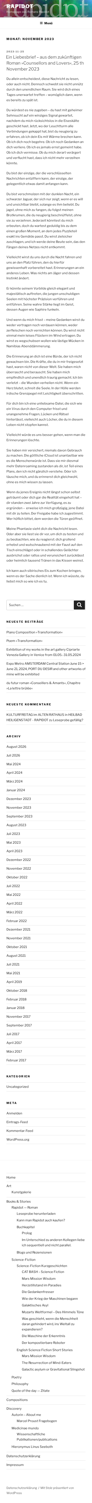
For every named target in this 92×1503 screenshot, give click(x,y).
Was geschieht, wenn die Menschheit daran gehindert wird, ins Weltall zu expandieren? (50, 1324)
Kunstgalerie (21, 1192)
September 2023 (19, 816)
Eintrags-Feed (17, 1122)
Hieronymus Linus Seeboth (32, 1447)
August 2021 (16, 956)
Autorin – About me (26, 1415)
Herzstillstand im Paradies (41, 1285)
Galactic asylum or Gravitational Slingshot (53, 1369)
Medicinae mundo (25, 1428)
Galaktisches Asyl (35, 1305)
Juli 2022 (13, 886)
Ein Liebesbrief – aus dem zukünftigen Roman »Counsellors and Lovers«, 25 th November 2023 (45, 63)
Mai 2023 (13, 842)
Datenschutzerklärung (23, 1456)
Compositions (17, 1400)
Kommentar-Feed (19, 1131)
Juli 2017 (12, 1034)
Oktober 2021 (16, 947)
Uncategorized (17, 1087)
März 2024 (14, 781)
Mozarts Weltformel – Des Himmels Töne (53, 1312)
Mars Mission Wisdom (39, 1279)
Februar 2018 (16, 999)
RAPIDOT (20, 6)
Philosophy (20, 1384)
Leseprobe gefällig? (68, 720)
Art (8, 1186)
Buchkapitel (26, 1227)
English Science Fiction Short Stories (45, 1350)
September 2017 (19, 1025)
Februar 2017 (16, 1060)
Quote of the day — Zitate (31, 1391)
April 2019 (14, 982)
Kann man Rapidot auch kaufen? (41, 1220)
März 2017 (14, 1051)
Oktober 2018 (16, 991)
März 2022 (14, 912)
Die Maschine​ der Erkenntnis (43, 1336)
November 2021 (18, 938)
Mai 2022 (13, 895)
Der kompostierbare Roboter (43, 1343)
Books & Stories (18, 1201)
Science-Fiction (24, 1260)
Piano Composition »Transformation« (34, 632)
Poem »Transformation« (24, 641)
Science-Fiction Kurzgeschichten (42, 1266)
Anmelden (14, 1113)
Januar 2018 (15, 1008)
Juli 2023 (13, 834)
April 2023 (14, 851)
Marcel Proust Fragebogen (37, 1421)
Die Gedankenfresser (38, 1292)
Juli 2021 (12, 964)
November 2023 (18, 808)
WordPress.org (17, 1139)
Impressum (15, 1465)
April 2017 (14, 1043)
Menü (48, 23)
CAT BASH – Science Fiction (43, 1272)
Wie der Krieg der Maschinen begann (50, 1299)
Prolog (27, 1233)
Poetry (17, 1377)
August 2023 (16, 825)
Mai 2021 (13, 973)
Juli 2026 (13, 755)
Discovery (14, 1409)
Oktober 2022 (16, 877)
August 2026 (16, 747)
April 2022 (14, 903)
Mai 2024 (13, 764)
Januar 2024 (15, 790)
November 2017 (18, 1017)
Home (11, 1177)
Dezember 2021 (18, 929)
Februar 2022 (16, 921)
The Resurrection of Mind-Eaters (46, 1363)
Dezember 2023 (18, 799)
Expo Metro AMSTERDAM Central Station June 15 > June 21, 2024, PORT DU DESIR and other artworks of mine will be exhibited (46, 669)
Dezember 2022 (18, 860)
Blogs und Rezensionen (34, 1252)
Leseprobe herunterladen (36, 1214)
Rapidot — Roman (25, 1207)
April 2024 (14, 773)
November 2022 (18, 868)
